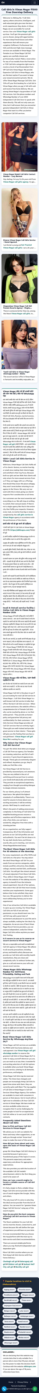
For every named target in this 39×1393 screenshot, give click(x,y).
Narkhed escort (9, 1327)
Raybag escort (9, 1290)
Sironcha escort (24, 1290)
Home (10, 1382)
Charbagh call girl (10, 1261)
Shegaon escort (28, 1295)
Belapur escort (9, 1311)
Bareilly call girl (22, 1267)
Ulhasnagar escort (10, 1343)
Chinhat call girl (14, 1264)
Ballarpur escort (10, 1316)
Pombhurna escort (11, 1295)
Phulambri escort (24, 1332)
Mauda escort (9, 1332)
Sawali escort (23, 1321)
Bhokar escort (24, 1337)
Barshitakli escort (10, 1300)
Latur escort (24, 1311)
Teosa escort (9, 1321)
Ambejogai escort (26, 1316)
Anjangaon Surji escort (12, 1306)
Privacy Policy (23, 1382)
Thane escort (26, 1300)
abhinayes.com (30, 1366)
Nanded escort (25, 1327)
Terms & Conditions (18, 1386)
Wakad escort (9, 1337)
